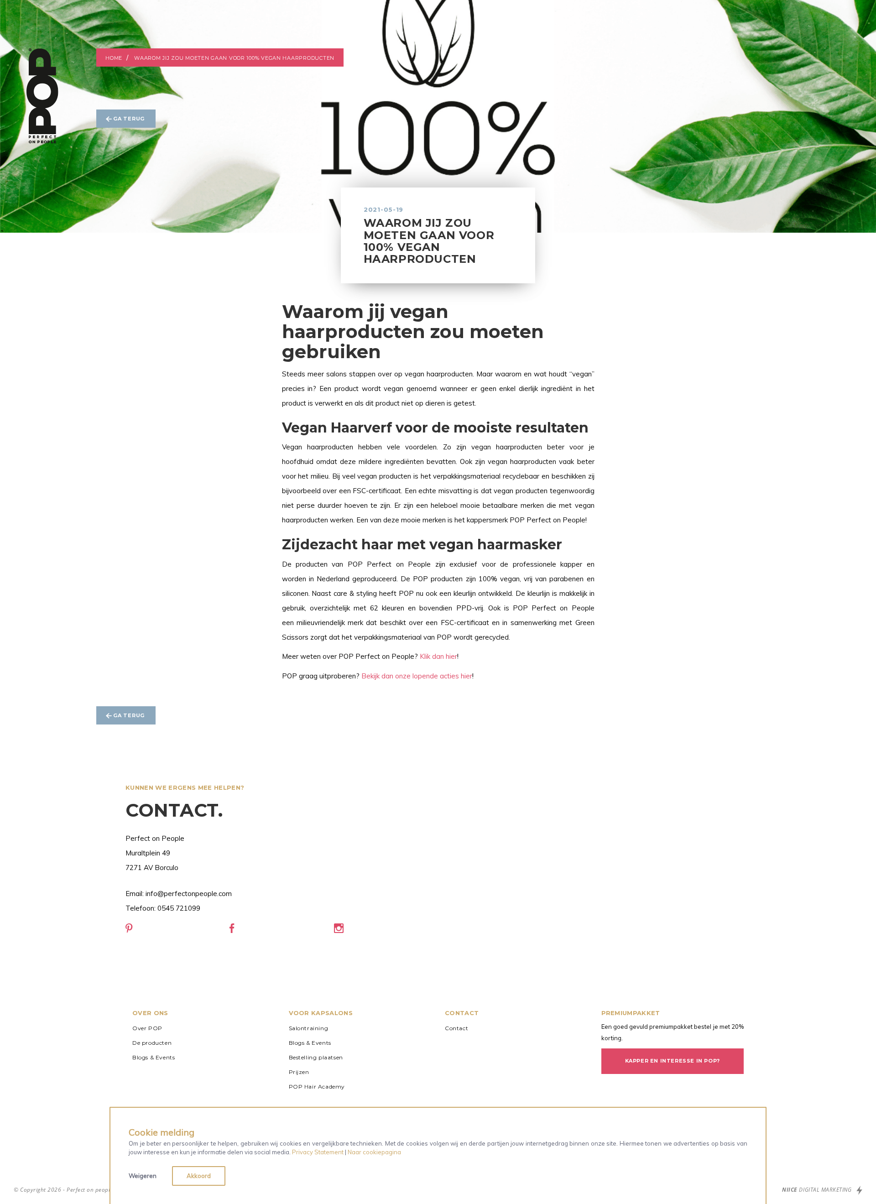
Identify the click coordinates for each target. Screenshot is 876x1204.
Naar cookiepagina (374, 1152)
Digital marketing (817, 1190)
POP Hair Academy (317, 1086)
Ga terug (128, 118)
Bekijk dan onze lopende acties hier (416, 676)
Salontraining (308, 1028)
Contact (456, 1028)
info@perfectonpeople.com (189, 893)
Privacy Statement (318, 1152)
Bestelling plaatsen (316, 1057)
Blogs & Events (153, 1057)
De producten (152, 1042)
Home (113, 58)
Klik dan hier (438, 656)
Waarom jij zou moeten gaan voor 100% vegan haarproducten (234, 58)
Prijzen (299, 1071)
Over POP (147, 1028)
